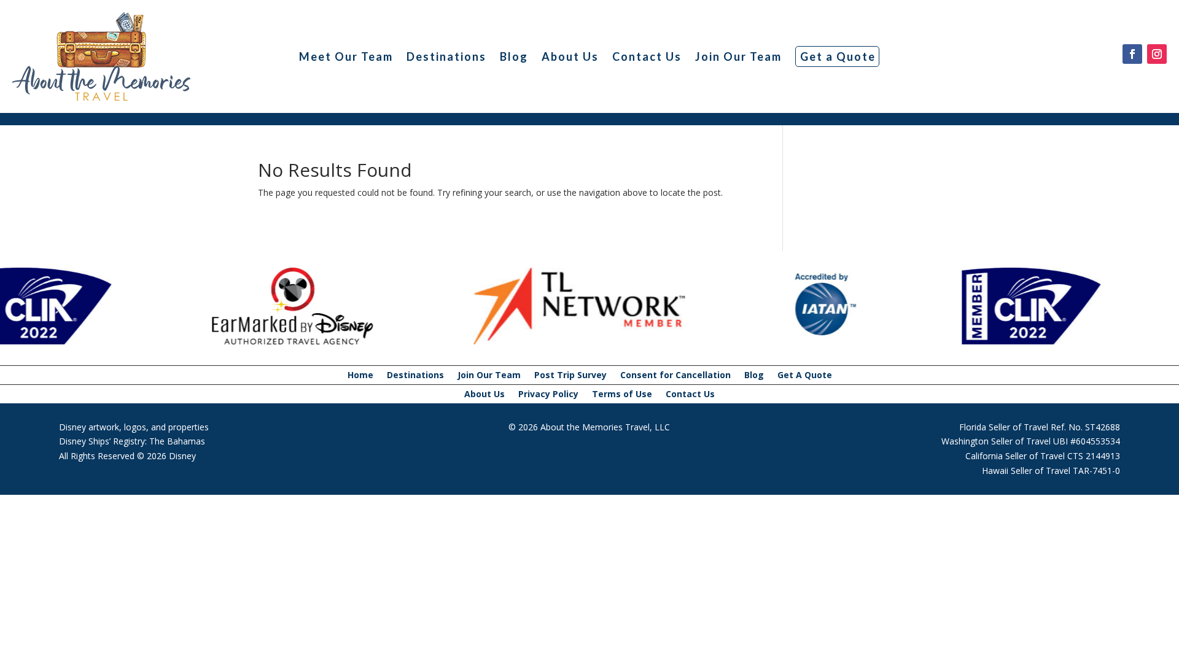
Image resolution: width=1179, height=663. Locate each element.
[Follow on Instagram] (1157, 54)
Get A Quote (804, 376)
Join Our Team (738, 56)
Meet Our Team (346, 56)
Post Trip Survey (570, 376)
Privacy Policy (548, 395)
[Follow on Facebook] (1132, 54)
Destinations (446, 56)
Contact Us (647, 56)
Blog (514, 56)
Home (360, 376)
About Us (570, 56)
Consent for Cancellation (675, 376)
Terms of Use (622, 395)
